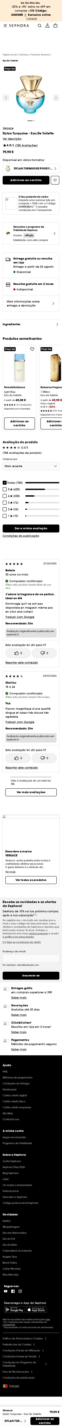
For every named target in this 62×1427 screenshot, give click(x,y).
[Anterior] (6, 97)
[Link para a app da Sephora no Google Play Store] (14, 1309)
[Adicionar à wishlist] (32, 349)
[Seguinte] (56, 97)
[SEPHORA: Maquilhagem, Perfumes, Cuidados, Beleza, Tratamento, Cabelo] (19, 25)
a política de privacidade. (18, 936)
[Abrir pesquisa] (39, 25)
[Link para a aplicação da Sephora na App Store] (36, 1309)
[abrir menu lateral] (5, 25)
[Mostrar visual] (30, 95)
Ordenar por (10, 459)
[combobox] (31, 466)
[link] (31, 528)
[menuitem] (47, 26)
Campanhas (9, 1324)
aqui (47, 1319)
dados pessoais (38, 933)
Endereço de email (14, 951)
